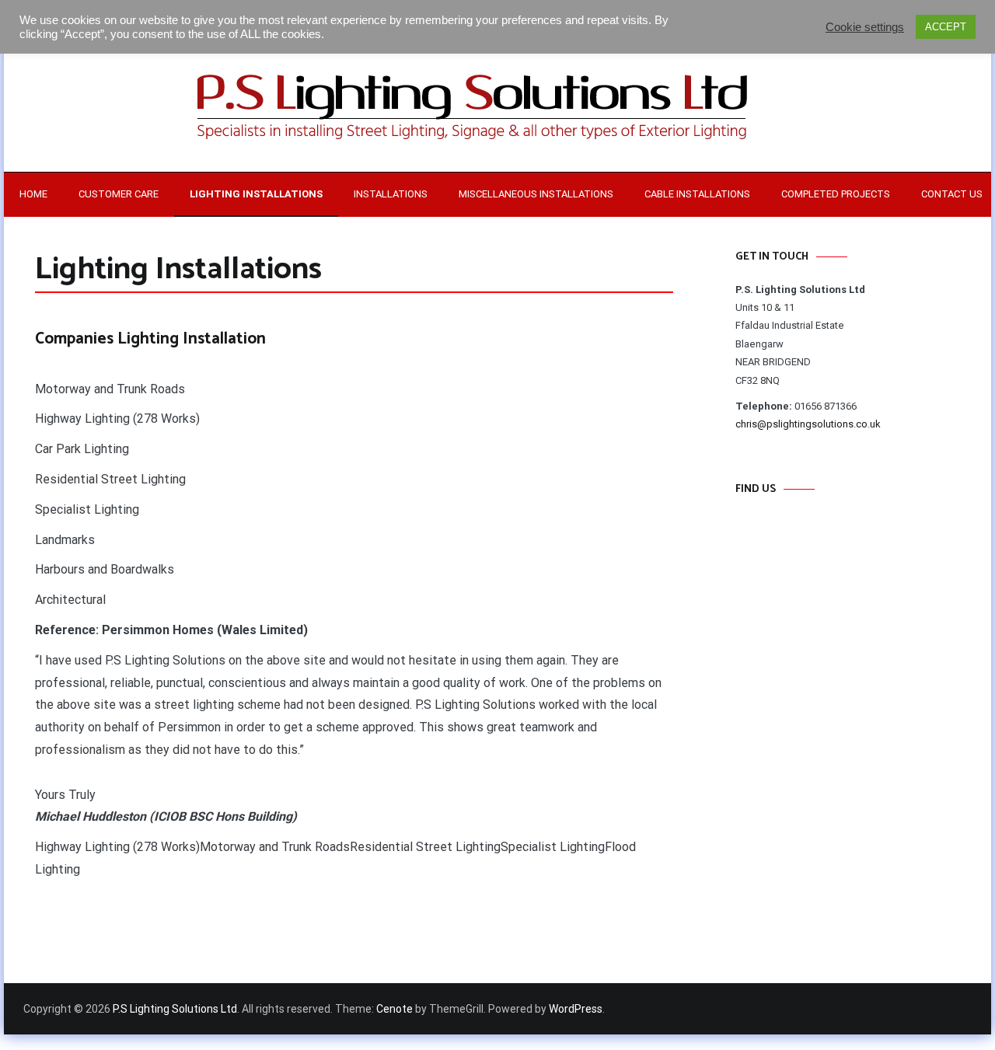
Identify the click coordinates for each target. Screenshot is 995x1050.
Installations (391, 194)
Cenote (394, 1009)
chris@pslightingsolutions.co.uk (808, 424)
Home (33, 194)
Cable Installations (697, 194)
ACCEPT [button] (945, 27)
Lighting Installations (256, 194)
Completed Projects (835, 194)
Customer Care (119, 194)
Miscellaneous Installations (536, 194)
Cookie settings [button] (865, 27)
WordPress (575, 1009)
